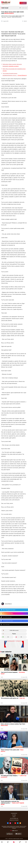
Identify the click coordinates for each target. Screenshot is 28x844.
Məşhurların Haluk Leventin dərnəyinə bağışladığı (12, 65)
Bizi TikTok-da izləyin (7, 617)
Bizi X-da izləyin (6, 624)
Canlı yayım (22, 2)
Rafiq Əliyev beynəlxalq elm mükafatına (14, 69)
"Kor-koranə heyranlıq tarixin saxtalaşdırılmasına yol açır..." (15, 74)
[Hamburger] (1, 842)
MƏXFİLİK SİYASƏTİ (14, 820)
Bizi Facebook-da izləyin (8, 620)
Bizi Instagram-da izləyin (8, 613)
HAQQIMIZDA (14, 813)
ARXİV (14, 816)
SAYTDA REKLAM (14, 818)
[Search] (7, 842)
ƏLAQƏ (14, 815)
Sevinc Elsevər (8, 603)
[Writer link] (19, 842)
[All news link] (26, 842)
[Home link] (13, 842)
